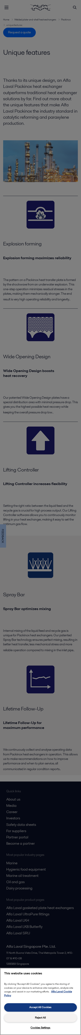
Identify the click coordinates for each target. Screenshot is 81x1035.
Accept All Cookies (40, 1007)
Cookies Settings (40, 1028)
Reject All (40, 1017)
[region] (40, 1001)
